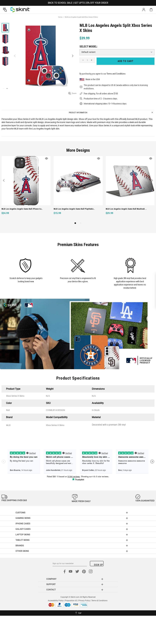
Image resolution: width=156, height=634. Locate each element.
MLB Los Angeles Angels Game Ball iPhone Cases (22, 209)
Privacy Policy (84, 601)
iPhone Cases (23, 523)
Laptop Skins (23, 534)
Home (60, 17)
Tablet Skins (22, 540)
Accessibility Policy (56, 601)
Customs (20, 512)
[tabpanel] (26, 188)
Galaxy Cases (23, 529)
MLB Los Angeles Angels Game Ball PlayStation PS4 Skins (75, 209)
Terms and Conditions (116, 73)
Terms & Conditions (99, 601)
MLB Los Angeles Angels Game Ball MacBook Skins (127, 209)
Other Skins (22, 551)
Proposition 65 (71, 601)
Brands (20, 545)
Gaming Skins (23, 518)
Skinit (20, 9)
